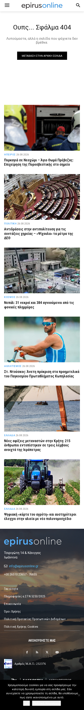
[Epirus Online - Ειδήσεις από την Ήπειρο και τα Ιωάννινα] (42, 542)
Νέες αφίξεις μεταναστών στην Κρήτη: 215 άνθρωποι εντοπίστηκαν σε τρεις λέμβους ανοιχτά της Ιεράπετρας (37, 445)
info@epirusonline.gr (23, 566)
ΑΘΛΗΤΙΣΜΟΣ (13, 366)
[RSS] (37, 653)
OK (26, 703)
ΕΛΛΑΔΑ (9, 435)
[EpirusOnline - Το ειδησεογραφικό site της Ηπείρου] (42, 5)
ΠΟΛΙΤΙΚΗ (10, 223)
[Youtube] (57, 653)
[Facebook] (27, 653)
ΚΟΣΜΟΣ (9, 297)
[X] (47, 653)
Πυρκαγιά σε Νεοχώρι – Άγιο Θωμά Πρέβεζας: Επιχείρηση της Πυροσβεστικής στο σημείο (38, 162)
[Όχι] (79, 695)
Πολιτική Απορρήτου (46, 703)
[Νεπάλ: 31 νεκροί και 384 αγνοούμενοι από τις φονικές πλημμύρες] (42, 270)
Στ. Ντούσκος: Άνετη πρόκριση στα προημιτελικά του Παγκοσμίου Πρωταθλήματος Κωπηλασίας (41, 373)
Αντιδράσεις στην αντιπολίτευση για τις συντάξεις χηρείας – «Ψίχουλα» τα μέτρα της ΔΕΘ (38, 233)
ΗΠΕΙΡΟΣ (10, 154)
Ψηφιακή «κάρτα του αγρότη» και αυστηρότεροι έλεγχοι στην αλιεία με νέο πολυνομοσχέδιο (40, 516)
